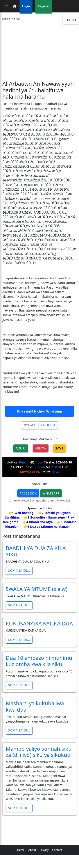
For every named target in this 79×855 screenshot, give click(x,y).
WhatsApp (51, 493)
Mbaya (40, 448)
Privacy (44, 850)
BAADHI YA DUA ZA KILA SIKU (36, 551)
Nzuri (21, 448)
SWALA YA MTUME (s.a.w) (36, 588)
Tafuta (71, 20)
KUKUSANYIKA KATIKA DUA (39, 623)
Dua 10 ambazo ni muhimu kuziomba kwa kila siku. (39, 661)
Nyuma (30, 425)
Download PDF (31, 472)
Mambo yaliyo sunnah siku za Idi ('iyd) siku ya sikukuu (39, 752)
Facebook (28, 493)
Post (58, 467)
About (32, 850)
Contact (57, 850)
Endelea (48, 425)
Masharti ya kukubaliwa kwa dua (35, 706)
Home (21, 850)
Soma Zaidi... (19, 570)
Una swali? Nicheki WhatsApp (39, 411)
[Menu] (6, 6)
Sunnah (39, 467)
